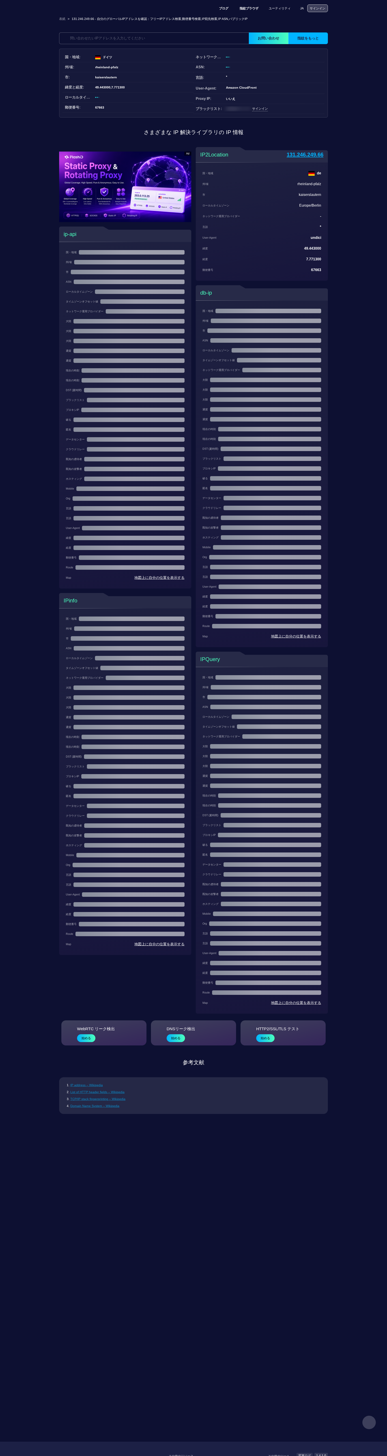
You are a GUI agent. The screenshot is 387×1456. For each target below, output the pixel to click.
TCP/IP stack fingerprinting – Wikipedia (97, 1099)
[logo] (81, 8)
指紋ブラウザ (249, 8)
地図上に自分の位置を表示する (159, 578)
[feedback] (369, 1422)
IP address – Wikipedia (86, 1085)
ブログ (223, 8)
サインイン (317, 8)
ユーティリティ (280, 8)
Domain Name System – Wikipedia (94, 1106)
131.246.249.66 (305, 155)
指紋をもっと (308, 38)
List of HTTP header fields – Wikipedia (97, 1092)
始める (86, 1038)
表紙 (62, 19)
